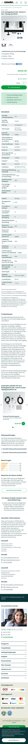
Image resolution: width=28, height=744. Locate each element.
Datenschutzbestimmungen (8, 735)
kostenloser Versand (12, 97)
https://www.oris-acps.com (10, 587)
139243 (20, 252)
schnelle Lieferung (12, 102)
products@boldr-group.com (11, 557)
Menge (18, 83)
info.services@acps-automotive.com (13, 585)
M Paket (16, 74)
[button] (21, 2)
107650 (17, 236)
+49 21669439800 (8, 589)
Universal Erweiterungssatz (11, 416)
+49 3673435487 (7, 562)
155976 (17, 134)
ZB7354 (17, 141)
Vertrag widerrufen (14, 727)
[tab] (3, 45)
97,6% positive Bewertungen (14, 95)
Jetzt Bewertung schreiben (14, 490)
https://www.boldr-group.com (11, 560)
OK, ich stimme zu (14, 740)
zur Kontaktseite (8, 637)
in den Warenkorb (15, 87)
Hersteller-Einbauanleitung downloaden (15, 449)
